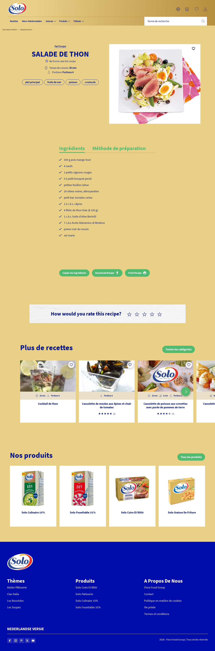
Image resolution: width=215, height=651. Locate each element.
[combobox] (175, 21)
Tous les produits (191, 457)
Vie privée (150, 607)
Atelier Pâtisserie (17, 587)
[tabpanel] (107, 200)
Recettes (14, 21)
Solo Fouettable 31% (88, 607)
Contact (148, 594)
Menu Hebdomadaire (32, 21)
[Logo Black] (17, 2)
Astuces (49, 21)
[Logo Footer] (20, 555)
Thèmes (77, 21)
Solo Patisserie (84, 594)
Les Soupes (14, 607)
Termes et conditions (156, 614)
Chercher (203, 21)
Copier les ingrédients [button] (74, 272)
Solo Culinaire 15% (87, 600)
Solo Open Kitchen (9, 29)
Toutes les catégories (179, 349)
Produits (63, 21)
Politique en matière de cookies (163, 600)
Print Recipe (134, 272)
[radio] (130, 314)
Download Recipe (104, 272)
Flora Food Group (154, 587)
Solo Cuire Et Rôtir (86, 587)
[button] (178, 9)
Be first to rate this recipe (62, 61)
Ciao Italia (13, 594)
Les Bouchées (15, 600)
